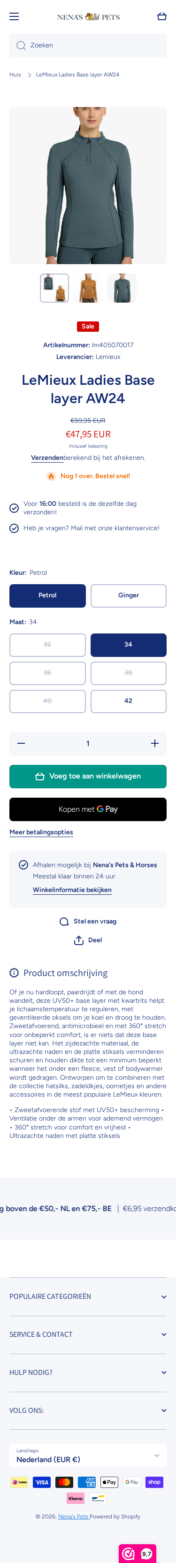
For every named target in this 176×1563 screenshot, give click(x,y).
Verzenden (47, 458)
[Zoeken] (17, 45)
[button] (88, 940)
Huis (15, 74)
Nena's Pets (74, 1516)
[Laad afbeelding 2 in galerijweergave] (88, 288)
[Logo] (88, 16)
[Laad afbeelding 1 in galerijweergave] (54, 288)
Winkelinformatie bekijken (72, 890)
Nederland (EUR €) (48, 1459)
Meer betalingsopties (41, 832)
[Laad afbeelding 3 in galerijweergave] (122, 288)
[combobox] (88, 45)
